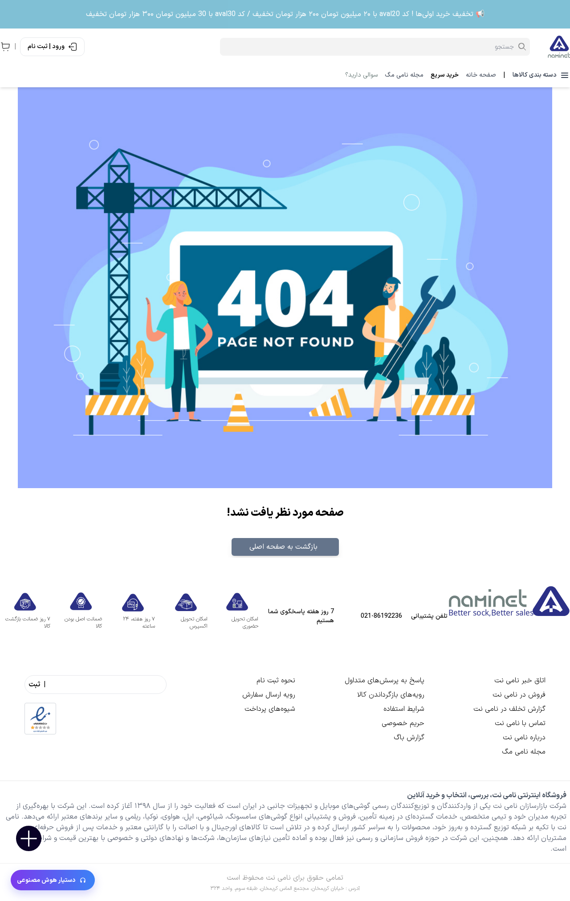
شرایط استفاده (403, 709)
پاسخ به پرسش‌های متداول (384, 680)
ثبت (34, 684)
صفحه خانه (481, 75)
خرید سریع (445, 75)
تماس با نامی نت (520, 723)
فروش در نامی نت (519, 694)
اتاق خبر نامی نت (520, 680)
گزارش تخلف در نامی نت (509, 709)
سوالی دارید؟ (361, 75)
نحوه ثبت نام (275, 680)
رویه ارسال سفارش (268, 694)
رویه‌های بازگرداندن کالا (390, 694)
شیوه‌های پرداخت (269, 709)
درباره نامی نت (524, 737)
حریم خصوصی (403, 723)
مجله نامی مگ (404, 75)
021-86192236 (381, 616)
